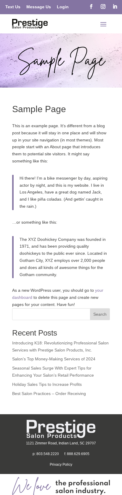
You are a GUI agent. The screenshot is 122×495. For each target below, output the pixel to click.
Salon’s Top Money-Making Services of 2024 (53, 359)
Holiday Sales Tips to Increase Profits (47, 384)
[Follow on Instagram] (103, 6)
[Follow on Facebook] (91, 6)
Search (100, 314)
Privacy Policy (61, 464)
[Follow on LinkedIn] (115, 6)
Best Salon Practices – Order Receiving (49, 393)
